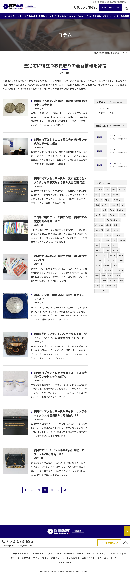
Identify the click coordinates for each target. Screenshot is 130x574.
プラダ (107, 250)
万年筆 (114, 265)
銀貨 (97, 195)
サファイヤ (99, 260)
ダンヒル (115, 195)
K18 (123, 205)
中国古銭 (122, 240)
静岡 (97, 275)
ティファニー (118, 270)
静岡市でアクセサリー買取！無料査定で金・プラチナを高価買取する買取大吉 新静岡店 (60, 180)
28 (39, 490)
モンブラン (105, 195)
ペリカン (108, 235)
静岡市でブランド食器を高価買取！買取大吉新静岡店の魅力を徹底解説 (60, 375)
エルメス (98, 270)
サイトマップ (65, 562)
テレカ (111, 210)
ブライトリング (100, 255)
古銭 (114, 240)
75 (65, 490)
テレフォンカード (101, 291)
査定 (109, 275)
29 (45, 490)
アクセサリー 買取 (105, 112)
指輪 (121, 281)
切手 (97, 286)
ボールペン (99, 225)
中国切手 (108, 200)
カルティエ (115, 205)
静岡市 (116, 225)
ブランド (98, 200)
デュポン (98, 189)
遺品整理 (108, 270)
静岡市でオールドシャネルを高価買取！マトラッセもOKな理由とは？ (60, 452)
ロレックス (105, 245)
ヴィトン (98, 250)
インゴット (113, 215)
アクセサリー (118, 235)
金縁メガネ (99, 230)
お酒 (104, 210)
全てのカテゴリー (104, 108)
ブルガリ (98, 235)
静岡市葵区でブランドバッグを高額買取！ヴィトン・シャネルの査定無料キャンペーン (60, 336)
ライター (105, 205)
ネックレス (113, 281)
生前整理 (106, 240)
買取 (103, 275)
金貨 (97, 245)
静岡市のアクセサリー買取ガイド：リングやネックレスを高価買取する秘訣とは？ (60, 413)
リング (122, 215)
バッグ (97, 240)
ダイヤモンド (111, 286)
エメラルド (110, 260)
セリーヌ (122, 189)
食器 (107, 230)
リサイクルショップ (113, 220)
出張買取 (106, 265)
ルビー (121, 255)
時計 (114, 189)
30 (52, 490)
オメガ (114, 245)
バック (107, 189)
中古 (97, 281)
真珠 (97, 205)
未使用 (104, 281)
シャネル (115, 250)
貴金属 (97, 265)
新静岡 (108, 225)
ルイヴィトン (118, 200)
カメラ (97, 215)
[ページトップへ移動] (125, 542)
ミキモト (115, 230)
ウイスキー (99, 220)
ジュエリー (121, 210)
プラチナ (120, 260)
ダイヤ (97, 210)
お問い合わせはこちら (111, 7)
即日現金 (117, 275)
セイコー (112, 255)
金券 (104, 215)
